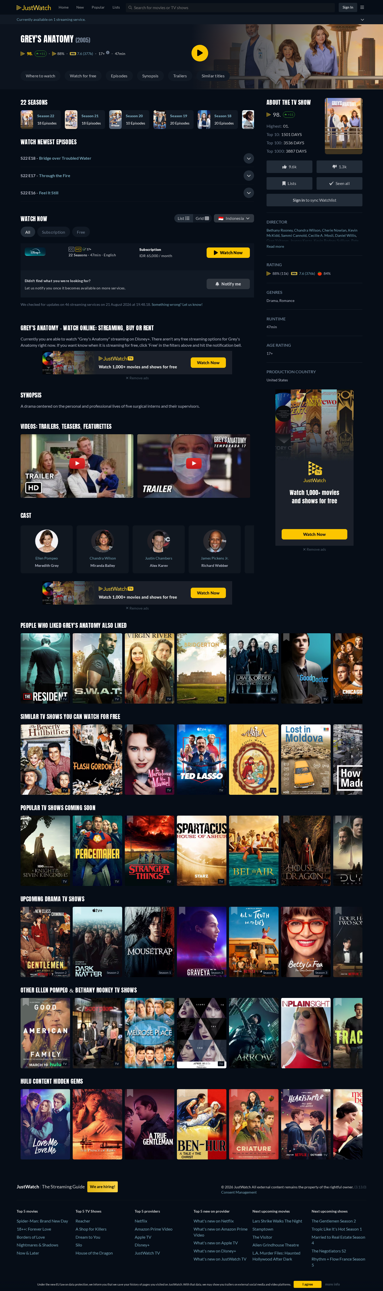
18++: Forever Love (34, 1228)
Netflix (141, 1220)
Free (81, 231)
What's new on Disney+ (215, 1250)
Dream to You (88, 1236)
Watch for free (83, 75)
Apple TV (143, 1236)
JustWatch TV (147, 1252)
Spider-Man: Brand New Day (42, 1220)
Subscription (53, 231)
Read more (275, 246)
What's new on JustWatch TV (220, 1258)
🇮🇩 (231, 218)
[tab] (137, 158)
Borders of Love (31, 1236)
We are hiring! (102, 1186)
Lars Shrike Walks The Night (277, 1220)
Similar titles (213, 75)
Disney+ (142, 1244)
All (27, 231)
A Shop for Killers (91, 1228)
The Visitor (262, 1236)
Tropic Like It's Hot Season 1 (337, 1228)
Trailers (180, 75)
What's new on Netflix (214, 1220)
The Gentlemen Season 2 (334, 1220)
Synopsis (150, 75)
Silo (79, 1244)
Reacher (83, 1220)
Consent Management (239, 1192)
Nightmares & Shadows (37, 1244)
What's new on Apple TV (216, 1242)
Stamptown (262, 1228)
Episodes (119, 75)
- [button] (56, 158)
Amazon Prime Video (153, 1228)
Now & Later (28, 1252)
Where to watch (40, 75)
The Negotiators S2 (329, 1250)
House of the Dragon (94, 1252)
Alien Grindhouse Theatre (275, 1244)
